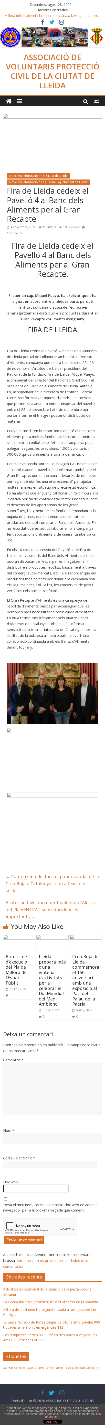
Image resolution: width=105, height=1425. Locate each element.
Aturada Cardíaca (14, 1367)
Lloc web (10, 1181)
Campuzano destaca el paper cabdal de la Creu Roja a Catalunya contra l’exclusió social (52, 884)
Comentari (13, 1059)
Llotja (75, 1367)
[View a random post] (96, 101)
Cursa (40, 1367)
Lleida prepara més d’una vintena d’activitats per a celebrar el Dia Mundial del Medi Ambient (52, 980)
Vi (97, 1367)
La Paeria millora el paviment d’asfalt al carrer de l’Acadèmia (50, 1302)
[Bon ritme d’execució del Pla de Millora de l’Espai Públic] (19, 937)
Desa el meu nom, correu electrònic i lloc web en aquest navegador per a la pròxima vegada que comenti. (50, 1207)
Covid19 (31, 1367)
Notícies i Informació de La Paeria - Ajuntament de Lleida (48, 182)
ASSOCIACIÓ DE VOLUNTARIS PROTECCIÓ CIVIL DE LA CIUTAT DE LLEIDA (52, 71)
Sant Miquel (87, 1367)
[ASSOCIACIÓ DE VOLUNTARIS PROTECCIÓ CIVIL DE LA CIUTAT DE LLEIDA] (52, 30)
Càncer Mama (54, 1367)
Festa (67, 1367)
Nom (8, 1130)
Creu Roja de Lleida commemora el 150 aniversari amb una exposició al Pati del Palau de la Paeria (85, 980)
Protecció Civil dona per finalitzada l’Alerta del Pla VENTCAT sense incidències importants (50, 909)
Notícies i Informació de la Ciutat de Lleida (38, 176)
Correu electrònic (19, 1158)
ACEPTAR (52, 1421)
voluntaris (49, 227)
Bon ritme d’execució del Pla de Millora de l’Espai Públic (16, 970)
